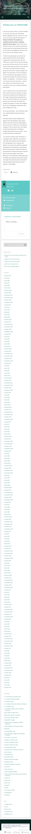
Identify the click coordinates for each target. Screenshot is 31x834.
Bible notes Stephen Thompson (12, 715)
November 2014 (9, 612)
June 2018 (7, 507)
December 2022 (8, 383)
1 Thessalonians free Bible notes (13, 696)
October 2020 (8, 446)
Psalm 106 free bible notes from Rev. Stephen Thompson (16, 774)
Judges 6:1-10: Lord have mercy (12, 259)
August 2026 (8, 275)
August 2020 (8, 451)
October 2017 (8, 526)
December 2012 (8, 668)
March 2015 (7, 602)
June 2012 (7, 680)
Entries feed (7, 809)
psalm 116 (7, 780)
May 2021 (7, 429)
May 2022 (7, 400)
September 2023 (9, 361)
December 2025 (8, 295)
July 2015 (7, 592)
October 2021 (8, 417)
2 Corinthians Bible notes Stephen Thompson (16, 704)
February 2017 (8, 546)
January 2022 (8, 409)
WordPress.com (8, 814)
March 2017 (7, 543)
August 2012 (8, 675)
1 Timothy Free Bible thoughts (12, 699)
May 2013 (7, 655)
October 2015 (8, 585)
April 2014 (7, 629)
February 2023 (8, 378)
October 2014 (8, 614)
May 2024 (7, 341)
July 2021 (7, 424)
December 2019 (8, 470)
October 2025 (8, 300)
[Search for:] (15, 245)
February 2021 (8, 436)
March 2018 (7, 514)
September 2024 (9, 331)
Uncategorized (10, 200)
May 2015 (7, 597)
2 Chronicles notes (9, 701)
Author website (12, 190)
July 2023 (7, 366)
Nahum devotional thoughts (11, 759)
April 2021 (7, 431)
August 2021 (8, 422)
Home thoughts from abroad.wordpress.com (15, 7)
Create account (8, 804)
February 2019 (8, 487)
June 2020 (7, 456)
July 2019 (7, 475)
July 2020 (7, 453)
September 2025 (9, 302)
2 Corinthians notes (9, 706)
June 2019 (7, 478)
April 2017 (7, 541)
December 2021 (8, 412)
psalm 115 (7, 778)
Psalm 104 (7, 766)
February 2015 (8, 604)
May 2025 (7, 312)
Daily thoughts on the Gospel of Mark (14, 726)
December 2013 (8, 638)
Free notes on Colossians (11, 737)
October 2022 (8, 387)
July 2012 (7, 677)
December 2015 (8, 580)
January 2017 (8, 548)
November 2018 (9, 495)
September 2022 (9, 390)
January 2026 (8, 292)
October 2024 (8, 329)
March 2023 (7, 375)
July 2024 (7, 336)
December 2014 (8, 609)
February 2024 (8, 348)
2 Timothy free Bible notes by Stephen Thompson (14, 709)
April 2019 (7, 482)
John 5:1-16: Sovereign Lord (11, 264)
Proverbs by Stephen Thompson (13, 764)
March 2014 (7, 631)
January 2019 (8, 490)
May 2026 (7, 283)
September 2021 (9, 419)
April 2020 (7, 461)
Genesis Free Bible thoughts (11, 742)
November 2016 (9, 553)
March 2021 (7, 434)
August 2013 (8, 648)
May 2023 (7, 370)
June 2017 (7, 536)
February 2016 (8, 575)
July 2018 (7, 504)
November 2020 (9, 443)
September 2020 (9, 448)
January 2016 (8, 577)
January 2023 (8, 380)
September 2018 (9, 500)
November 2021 (9, 414)
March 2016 (7, 573)
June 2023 (7, 368)
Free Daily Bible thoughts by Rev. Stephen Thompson (15, 734)
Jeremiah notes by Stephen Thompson (14, 749)
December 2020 (8, 441)
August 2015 (8, 590)
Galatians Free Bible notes (11, 740)
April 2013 (7, 658)
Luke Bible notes (9, 754)
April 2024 (7, 344)
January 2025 (8, 322)
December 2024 (8, 324)
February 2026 (8, 290)
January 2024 (8, 351)
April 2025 (7, 314)
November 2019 (9, 473)
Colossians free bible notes (11, 717)
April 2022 (7, 402)
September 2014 (9, 616)
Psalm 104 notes (9, 769)
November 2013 (9, 641)
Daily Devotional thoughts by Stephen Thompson (14, 723)
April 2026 (7, 285)
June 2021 (7, 426)
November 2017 (9, 524)
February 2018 (8, 517)
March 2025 (7, 317)
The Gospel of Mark (10, 790)
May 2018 (7, 509)
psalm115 (7, 785)
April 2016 (7, 570)
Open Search (28, 17)
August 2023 (8, 363)
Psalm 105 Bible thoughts (11, 771)
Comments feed (8, 811)
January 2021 (8, 439)
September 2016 (9, 558)
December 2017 (8, 521)
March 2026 (7, 288)
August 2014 (8, 619)
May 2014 (7, 626)
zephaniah (7, 795)
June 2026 (7, 280)
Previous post (9, 205)
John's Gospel (8, 752)
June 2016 (7, 565)
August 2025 (8, 305)
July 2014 (7, 621)
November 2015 (9, 582)
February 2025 (8, 319)
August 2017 (8, 531)
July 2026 (7, 278)
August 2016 (8, 560)
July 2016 (7, 563)
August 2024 (8, 334)
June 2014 (7, 624)
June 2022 (7, 397)
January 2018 (8, 519)
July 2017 (7, 534)
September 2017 (9, 529)
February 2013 (8, 663)
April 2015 (7, 599)
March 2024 (7, 346)
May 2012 (7, 682)
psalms (6, 787)
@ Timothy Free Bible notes (12, 712)
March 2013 (7, 660)
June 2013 (7, 653)
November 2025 (9, 297)
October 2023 (8, 358)
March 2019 (7, 485)
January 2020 (8, 468)
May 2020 (7, 458)
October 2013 (8, 643)
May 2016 (7, 568)
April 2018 (7, 512)
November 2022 (9, 385)
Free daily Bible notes (10, 731)
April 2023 (7, 373)
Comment (21, 233)
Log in (6, 806)
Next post (8, 208)
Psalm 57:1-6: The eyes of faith (12, 261)
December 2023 (8, 353)
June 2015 (7, 594)
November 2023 (9, 356)
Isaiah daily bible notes (10, 747)
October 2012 (8, 672)
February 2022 (8, 407)
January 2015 (8, 607)
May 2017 (7, 539)
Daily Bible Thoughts (10, 720)
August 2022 (8, 392)
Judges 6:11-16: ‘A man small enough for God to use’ (15, 255)
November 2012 (9, 670)
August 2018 (8, 502)
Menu (3, 17)
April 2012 (7, 685)
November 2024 (9, 327)
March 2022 (7, 405)
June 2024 (7, 339)
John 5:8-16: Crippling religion (12, 266)
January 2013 (8, 665)
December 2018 (8, 492)
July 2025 (7, 307)
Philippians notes (9, 762)
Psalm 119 (7, 783)
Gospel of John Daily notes (11, 745)
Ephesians (7, 728)
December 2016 (8, 551)
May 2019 (7, 480)
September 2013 (9, 646)
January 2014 (8, 636)
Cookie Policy (8, 827)
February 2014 (8, 633)
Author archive (8, 190)
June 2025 (7, 309)
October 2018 (8, 497)
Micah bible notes (9, 757)
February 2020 (8, 465)
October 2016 (8, 555)
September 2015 (9, 587)
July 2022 (7, 395)
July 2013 (7, 651)
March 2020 (7, 463)
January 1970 (8, 687)
